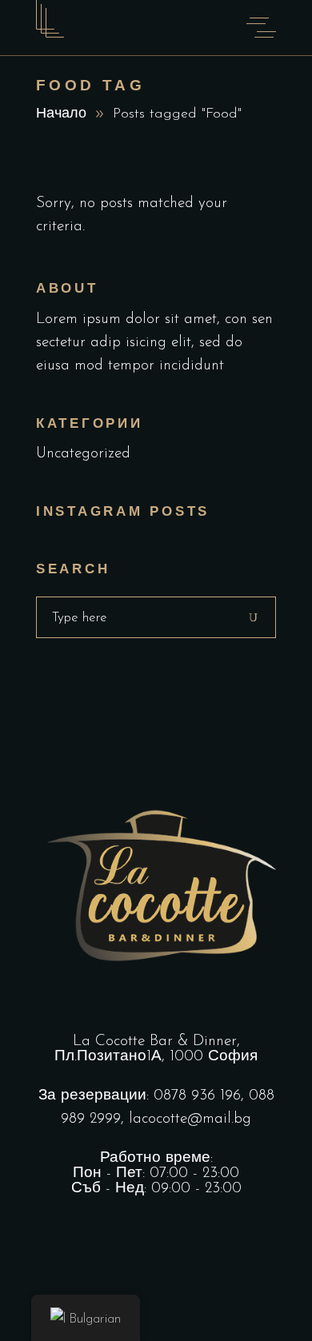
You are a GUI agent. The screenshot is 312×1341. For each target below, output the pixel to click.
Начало (61, 114)
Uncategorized (83, 453)
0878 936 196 (197, 1096)
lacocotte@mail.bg (190, 1119)
